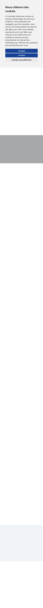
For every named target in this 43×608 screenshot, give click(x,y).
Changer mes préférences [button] (21, 60)
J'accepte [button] (21, 51)
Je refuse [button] (21, 55)
